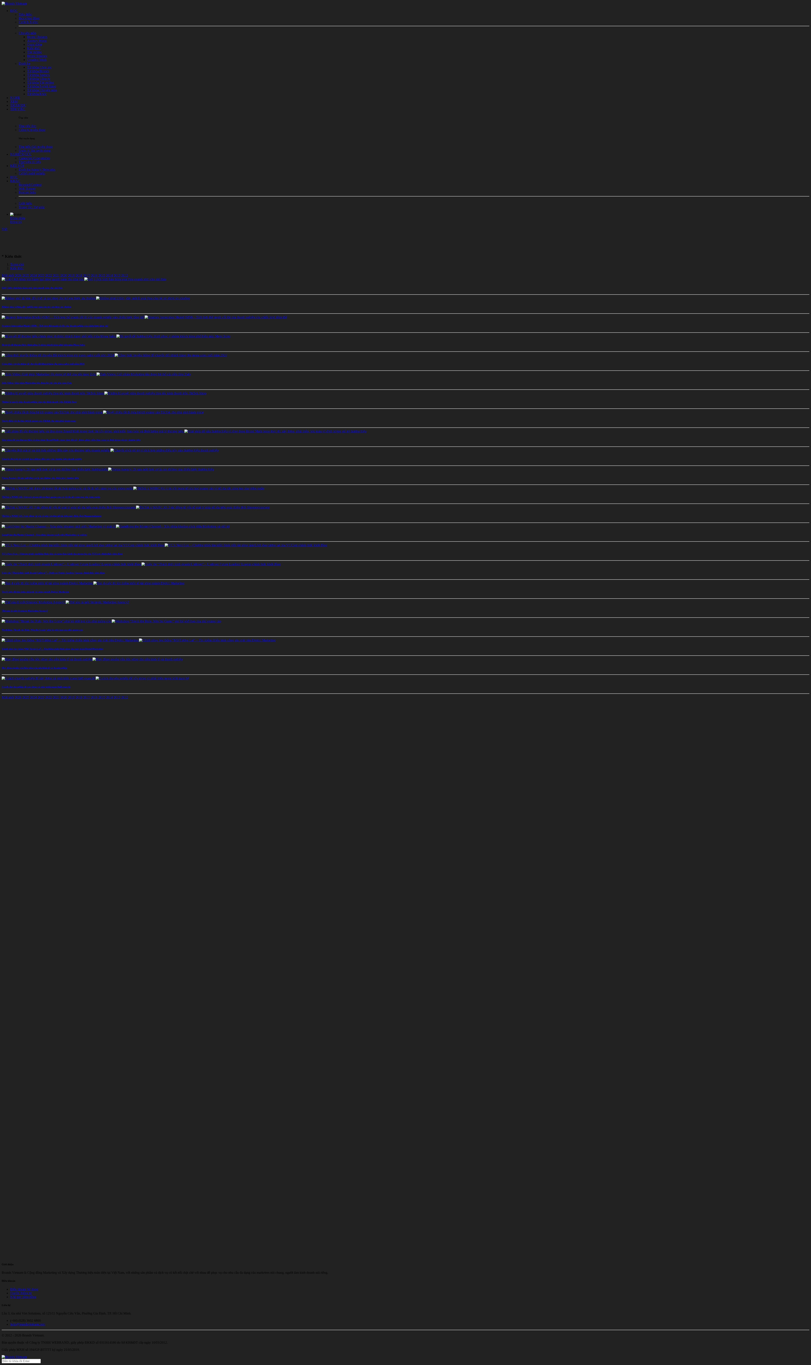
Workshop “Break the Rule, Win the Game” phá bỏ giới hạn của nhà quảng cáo (42, 630)
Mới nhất (8, 275)
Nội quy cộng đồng (23, 1297)
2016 (94, 275)
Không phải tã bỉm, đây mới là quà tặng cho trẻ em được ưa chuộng (36, 306)
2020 (63, 275)
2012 (124, 275)
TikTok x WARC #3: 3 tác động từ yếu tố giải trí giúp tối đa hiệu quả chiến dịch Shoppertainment (51, 516)
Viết (4, 229)
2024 (33, 275)
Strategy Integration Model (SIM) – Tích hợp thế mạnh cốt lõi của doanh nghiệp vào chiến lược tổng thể (55, 326)
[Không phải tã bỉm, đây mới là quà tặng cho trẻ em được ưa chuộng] (96, 298)
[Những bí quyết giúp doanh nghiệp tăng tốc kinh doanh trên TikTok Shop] (104, 393)
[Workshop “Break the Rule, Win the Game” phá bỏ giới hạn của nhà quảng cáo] (111, 621)
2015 (101, 275)
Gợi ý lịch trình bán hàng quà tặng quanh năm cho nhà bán (32, 287)
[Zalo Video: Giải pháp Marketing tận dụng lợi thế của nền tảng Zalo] (96, 374)
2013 (116, 275)
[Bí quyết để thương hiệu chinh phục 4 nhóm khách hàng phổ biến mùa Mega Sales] (116, 336)
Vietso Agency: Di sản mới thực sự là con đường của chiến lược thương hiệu (40, 478)
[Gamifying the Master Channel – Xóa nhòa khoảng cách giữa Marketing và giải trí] (115, 526)
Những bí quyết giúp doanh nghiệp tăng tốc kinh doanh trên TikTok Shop (39, 402)
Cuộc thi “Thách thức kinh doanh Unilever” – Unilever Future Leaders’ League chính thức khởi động (53, 572)
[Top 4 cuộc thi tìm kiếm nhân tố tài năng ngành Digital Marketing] (93, 583)
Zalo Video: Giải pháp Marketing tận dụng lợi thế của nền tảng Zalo (37, 383)
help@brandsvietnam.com (27, 1324)
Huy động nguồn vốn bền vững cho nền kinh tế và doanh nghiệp (34, 668)
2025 (25, 275)
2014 (109, 275)
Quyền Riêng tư (21, 1293)
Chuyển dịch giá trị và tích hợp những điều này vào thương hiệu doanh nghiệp (42, 459)
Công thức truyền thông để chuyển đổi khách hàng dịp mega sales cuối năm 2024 (43, 364)
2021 (56, 275)
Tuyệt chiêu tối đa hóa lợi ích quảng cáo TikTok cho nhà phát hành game (39, 421)
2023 (40, 275)
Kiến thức (16, 268)
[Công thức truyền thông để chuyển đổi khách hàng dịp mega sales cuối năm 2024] (114, 355)
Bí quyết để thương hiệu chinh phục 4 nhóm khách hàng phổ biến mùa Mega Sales (43, 345)
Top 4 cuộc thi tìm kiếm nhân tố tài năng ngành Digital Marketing (35, 591)
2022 (48, 275)
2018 (78, 275)
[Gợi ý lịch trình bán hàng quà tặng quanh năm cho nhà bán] (84, 279)
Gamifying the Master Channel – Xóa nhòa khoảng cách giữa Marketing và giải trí (44, 534)
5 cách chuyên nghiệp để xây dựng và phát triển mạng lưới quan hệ (36, 687)
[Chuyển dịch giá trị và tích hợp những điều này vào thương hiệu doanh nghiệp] (110, 450)
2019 (71, 275)
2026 (18, 275)
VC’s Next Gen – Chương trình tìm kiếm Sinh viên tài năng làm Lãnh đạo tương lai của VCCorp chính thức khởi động (62, 553)
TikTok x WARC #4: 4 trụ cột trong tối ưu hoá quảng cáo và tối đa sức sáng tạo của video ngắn (51, 497)
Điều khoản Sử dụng (24, 1289)
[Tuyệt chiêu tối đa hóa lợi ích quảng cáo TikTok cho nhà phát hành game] (103, 412)
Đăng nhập (17, 218)
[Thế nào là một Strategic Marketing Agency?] (65, 602)
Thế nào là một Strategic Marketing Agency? (25, 611)
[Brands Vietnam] (14, 3)
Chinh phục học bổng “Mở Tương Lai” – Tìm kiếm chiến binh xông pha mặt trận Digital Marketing (52, 649)
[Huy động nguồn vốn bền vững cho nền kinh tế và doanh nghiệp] (92, 659)
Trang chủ (17, 264)
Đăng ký (16, 222)
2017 (86, 275)
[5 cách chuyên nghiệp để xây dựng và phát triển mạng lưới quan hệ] (95, 678)
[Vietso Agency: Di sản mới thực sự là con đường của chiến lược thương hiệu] (108, 469)
